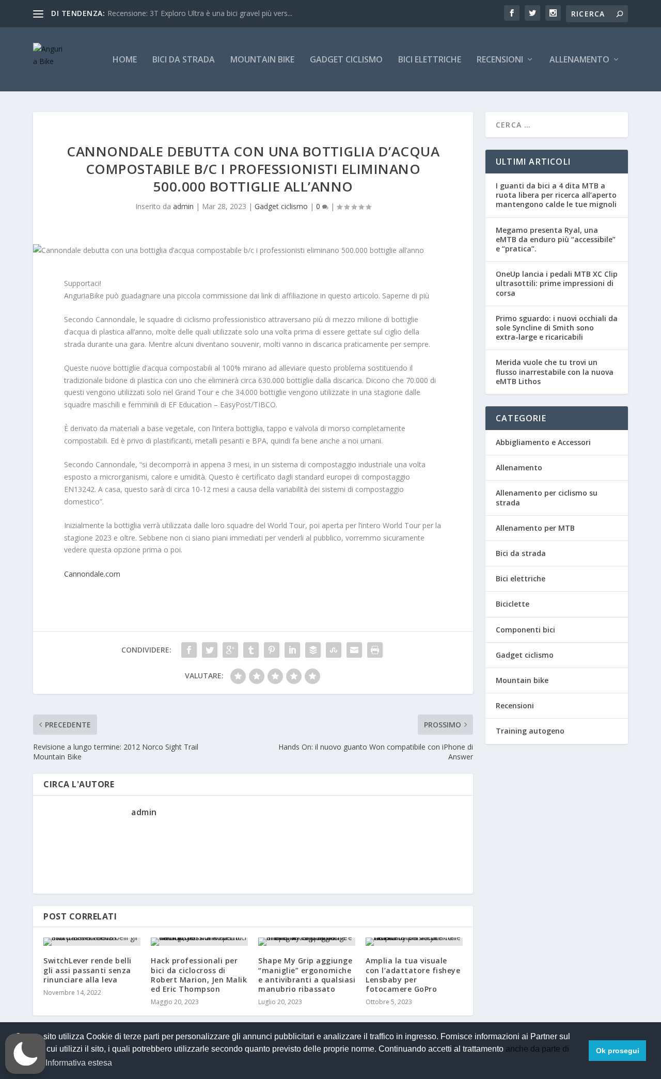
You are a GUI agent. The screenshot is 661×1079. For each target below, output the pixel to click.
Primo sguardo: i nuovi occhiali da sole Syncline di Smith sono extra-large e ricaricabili (557, 327)
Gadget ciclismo (346, 60)
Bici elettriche (429, 60)
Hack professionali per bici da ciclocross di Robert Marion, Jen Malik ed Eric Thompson (199, 975)
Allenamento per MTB (535, 528)
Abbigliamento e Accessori (543, 442)
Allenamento (579, 60)
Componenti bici (525, 629)
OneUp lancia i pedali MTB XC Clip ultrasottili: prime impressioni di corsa (557, 283)
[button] (25, 1054)
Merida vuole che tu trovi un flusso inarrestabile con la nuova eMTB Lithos (554, 371)
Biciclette (512, 604)
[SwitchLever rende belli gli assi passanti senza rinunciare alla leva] (91, 942)
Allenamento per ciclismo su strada (546, 497)
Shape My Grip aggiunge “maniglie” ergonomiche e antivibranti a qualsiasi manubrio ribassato (306, 975)
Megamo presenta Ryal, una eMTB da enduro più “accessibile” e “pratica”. (556, 239)
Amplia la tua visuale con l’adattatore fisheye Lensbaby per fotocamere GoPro (413, 975)
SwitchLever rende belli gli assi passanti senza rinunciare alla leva (87, 970)
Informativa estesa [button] (78, 1062)
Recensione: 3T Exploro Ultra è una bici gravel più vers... (199, 13)
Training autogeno (530, 731)
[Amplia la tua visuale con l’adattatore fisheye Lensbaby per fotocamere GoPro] (414, 942)
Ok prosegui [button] (617, 1050)
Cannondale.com (92, 574)
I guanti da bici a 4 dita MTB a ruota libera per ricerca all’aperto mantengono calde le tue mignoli (556, 195)
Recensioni (500, 60)
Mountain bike (262, 60)
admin (183, 206)
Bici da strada (183, 60)
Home (125, 60)
